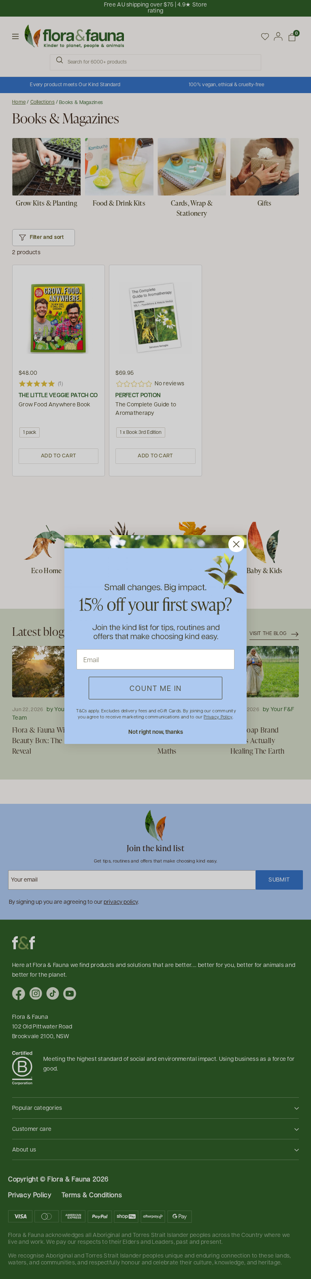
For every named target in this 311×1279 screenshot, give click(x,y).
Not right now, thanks (155, 731)
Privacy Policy (218, 717)
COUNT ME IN (156, 688)
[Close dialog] (236, 544)
